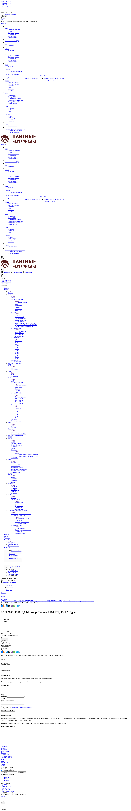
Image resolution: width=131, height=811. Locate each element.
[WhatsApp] (14, 606)
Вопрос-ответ (5, 762)
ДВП (12, 426)
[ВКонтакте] (2, 606)
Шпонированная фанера (39, 601)
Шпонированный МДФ (11, 601)
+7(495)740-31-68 (6, 1)
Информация (5, 751)
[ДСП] (15, 52)
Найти (3, 803)
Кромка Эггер (19, 502)
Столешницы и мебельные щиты (21, 514)
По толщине (18, 341)
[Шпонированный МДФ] (15, 39)
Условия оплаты (6, 754)
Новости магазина (8, 770)
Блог (2, 761)
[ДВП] (15, 63)
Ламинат (14, 486)
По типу (17, 315)
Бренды (3, 764)
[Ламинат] (15, 113)
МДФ (13, 297)
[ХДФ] (15, 42)
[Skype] (17, 606)
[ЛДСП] (15, 79)
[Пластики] (15, 68)
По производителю (21, 302)
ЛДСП (13, 442)
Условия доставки (6, 756)
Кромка (13, 498)
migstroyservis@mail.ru (10, 14)
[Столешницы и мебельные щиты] (15, 127)
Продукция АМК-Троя (22, 518)
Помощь (3, 753)
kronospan (18, 453)
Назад (9, 291)
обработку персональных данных (22, 707)
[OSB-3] (15, 47)
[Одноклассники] (4, 606)
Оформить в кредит (4, 639)
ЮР (2, 796)
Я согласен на (17, 707)
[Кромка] (15, 122)
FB (4, 796)
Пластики (14, 432)
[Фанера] (15, 92)
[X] (9, 606)
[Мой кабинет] (2, 257)
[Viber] (12, 606)
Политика (4, 749)
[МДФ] (15, 26)
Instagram (9, 590)
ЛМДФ (13, 477)
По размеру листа (20, 331)
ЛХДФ (49, 601)
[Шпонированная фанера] (15, 73)
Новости (3, 748)
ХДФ (13, 368)
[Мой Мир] (7, 606)
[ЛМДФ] (15, 105)
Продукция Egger (20, 528)
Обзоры (3, 765)
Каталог (10, 293)
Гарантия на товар (6, 757)
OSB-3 (13, 374)
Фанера (13, 462)
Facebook (9, 585)
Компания (4, 746)
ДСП (12, 381)
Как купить (11, 542)
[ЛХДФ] (15, 76)
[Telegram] (19, 606)
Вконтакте (9, 588)
